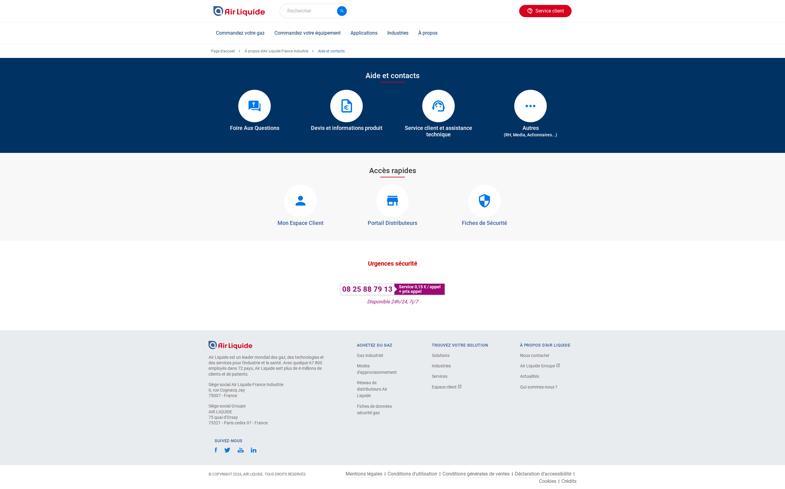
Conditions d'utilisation (412, 474)
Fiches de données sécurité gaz (374, 409)
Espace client (445, 387)
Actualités (529, 376)
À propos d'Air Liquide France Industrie (276, 51)
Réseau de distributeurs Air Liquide (372, 389)
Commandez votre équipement (307, 33)
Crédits (568, 481)
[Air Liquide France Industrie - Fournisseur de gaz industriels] (239, 11)
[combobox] (315, 11)
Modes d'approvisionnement (377, 369)
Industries (397, 33)
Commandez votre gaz (240, 33)
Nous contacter (535, 355)
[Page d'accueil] (230, 344)
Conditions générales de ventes (476, 474)
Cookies (547, 481)
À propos (428, 33)
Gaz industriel (370, 355)
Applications (363, 33)
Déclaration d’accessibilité (543, 474)
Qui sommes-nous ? (538, 387)
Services (439, 376)
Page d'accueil (223, 51)
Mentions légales (364, 474)
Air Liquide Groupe (538, 365)
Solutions (441, 355)
